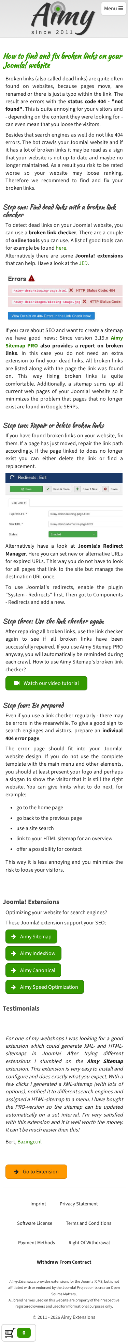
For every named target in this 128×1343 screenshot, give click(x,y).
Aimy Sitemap (36, 936)
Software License (34, 1223)
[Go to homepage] (64, 19)
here (61, 248)
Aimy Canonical (37, 970)
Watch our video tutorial (51, 683)
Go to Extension (41, 1171)
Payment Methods (36, 1242)
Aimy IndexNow (38, 953)
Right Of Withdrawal (89, 1242)
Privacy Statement (79, 1203)
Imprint (38, 1203)
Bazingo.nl (29, 1141)
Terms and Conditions (88, 1223)
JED (83, 263)
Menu (110, 8)
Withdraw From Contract (64, 1262)
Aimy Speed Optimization (49, 987)
